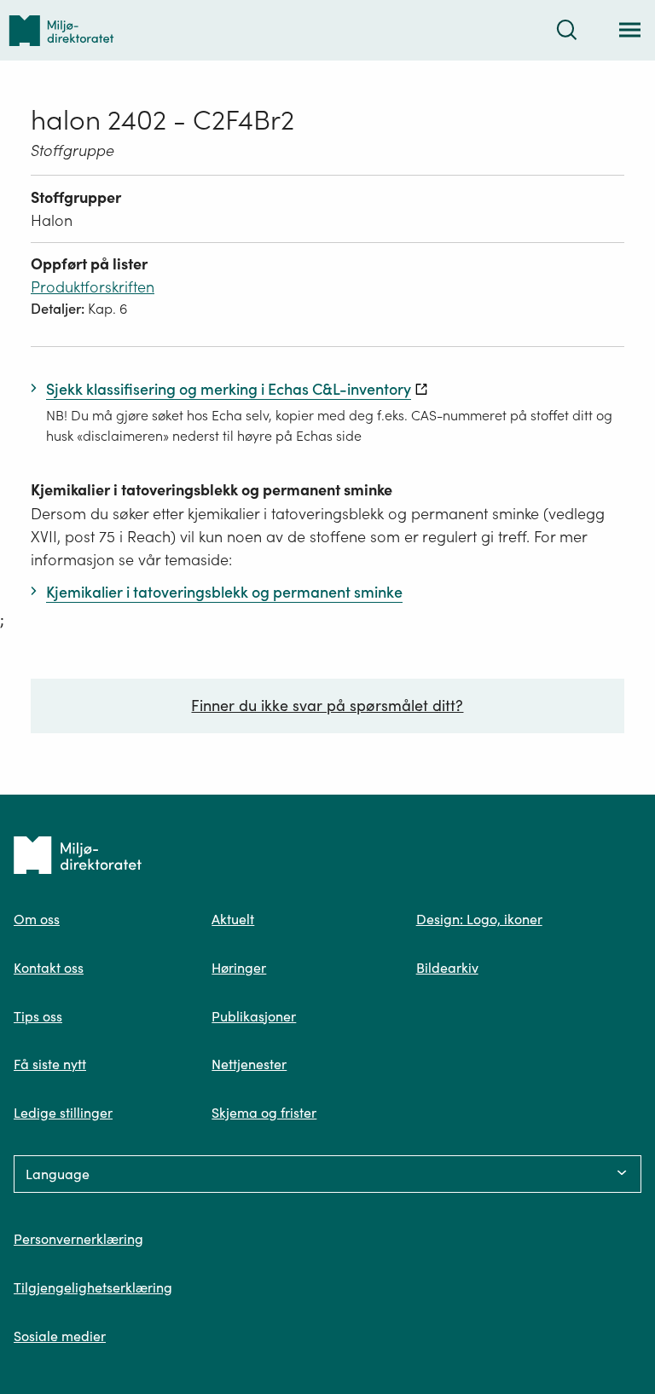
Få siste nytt (50, 1064)
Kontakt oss (49, 967)
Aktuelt (233, 919)
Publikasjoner (254, 1016)
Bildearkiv (447, 967)
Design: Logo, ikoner (479, 919)
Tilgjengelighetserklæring (93, 1287)
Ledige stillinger (63, 1112)
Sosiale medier (60, 1336)
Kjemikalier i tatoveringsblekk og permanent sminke (211, 490)
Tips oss (38, 1016)
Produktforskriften (92, 287)
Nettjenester (249, 1064)
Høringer (239, 967)
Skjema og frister (264, 1112)
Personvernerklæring (78, 1238)
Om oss (37, 919)
